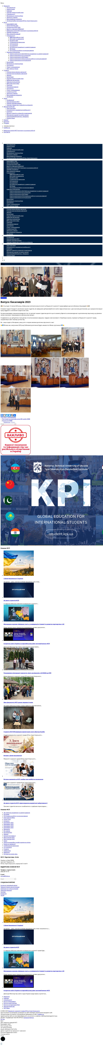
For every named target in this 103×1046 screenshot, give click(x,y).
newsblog (13, 417)
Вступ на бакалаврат (10, 1001)
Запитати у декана (12, 17)
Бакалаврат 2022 (8, 822)
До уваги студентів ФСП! (11, 600)
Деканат (9, 75)
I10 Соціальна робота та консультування (22, 50)
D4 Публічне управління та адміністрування (23, 47)
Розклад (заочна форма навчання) (17, 73)
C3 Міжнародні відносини (17, 42)
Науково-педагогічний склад (15, 12)
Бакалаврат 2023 (8, 824)
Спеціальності (11, 14)
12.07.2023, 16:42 (5, 417)
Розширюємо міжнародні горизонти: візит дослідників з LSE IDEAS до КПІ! (27, 673)
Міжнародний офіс (9, 107)
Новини (6, 120)
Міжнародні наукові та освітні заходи (18, 115)
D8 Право (12, 49)
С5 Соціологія (14, 45)
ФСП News (7, 1008)
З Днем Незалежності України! (13, 578)
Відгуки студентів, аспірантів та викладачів (19, 113)
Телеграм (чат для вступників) (9, 889)
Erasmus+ (9, 111)
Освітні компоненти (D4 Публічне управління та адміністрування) (29, 54)
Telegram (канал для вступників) (10, 887)
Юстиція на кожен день (10, 854)
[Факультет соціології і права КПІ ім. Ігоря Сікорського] (4, 140)
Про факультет (11, 7)
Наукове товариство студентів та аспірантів (19, 105)
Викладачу (7, 829)
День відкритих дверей (13, 34)
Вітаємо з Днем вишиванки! (13, 755)
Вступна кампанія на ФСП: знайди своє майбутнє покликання (23, 779)
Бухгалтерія (10, 62)
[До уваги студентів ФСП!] (19, 597)
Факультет (7, 6)
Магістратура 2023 (9, 839)
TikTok (2, 895)
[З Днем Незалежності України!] (19, 575)
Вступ (5, 22)
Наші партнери (11, 108)
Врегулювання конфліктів (14, 19)
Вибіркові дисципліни (13, 80)
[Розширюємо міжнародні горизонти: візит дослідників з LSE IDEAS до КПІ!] (19, 670)
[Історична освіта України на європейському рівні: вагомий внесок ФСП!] (19, 640)
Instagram (4, 894)
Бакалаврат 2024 (8, 826)
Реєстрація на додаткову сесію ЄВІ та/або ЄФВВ (16, 419)
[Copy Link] (12, 415)
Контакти (6, 121)
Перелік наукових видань (14, 103)
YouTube (3, 892)
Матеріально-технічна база (15, 16)
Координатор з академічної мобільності (18, 110)
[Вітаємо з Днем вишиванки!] (19, 752)
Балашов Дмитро (29, 1017)
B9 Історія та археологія (17, 39)
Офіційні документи (12, 32)
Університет (7, 851)
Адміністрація (11, 9)
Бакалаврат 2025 (8, 827)
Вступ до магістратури (10, 1003)
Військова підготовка (13, 83)
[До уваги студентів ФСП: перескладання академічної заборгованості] (19, 800)
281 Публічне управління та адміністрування (17, 813)
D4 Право (6, 814)
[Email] (4, 415)
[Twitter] (7, 415)
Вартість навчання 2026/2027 (15, 29)
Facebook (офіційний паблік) (9, 885)
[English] (6, 123)
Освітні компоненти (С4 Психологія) (20, 60)
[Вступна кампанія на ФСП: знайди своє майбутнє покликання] (19, 776)
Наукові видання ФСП (13, 102)
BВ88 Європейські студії (17, 37)
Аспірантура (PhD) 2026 (13, 27)
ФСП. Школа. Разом (12, 69)
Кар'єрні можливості (10, 836)
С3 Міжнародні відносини (11, 846)
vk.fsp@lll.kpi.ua (5, 876)
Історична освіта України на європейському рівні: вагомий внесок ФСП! (27, 643)
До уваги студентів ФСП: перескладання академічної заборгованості (25, 803)
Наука (5, 98)
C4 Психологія (14, 44)
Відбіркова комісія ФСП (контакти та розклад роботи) (22, 31)
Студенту (6, 70)
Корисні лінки (11, 118)
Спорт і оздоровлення (13, 67)
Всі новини (7, 831)
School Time (7, 819)
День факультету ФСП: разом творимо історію (18, 702)
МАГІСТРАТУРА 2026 (12, 26)
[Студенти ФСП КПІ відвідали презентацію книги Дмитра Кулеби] (19, 728)
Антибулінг (10, 97)
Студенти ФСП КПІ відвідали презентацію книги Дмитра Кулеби (24, 732)
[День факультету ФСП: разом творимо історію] (19, 699)
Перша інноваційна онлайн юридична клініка (17, 842)
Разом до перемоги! (9, 844)
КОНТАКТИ (7, 132)
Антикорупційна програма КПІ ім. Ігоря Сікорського (22, 21)
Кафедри (9, 11)
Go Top (3, 1019)
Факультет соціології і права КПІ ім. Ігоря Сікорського (24, 1011)
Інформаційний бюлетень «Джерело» (18, 116)
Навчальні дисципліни (13, 52)
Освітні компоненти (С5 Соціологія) (20, 55)
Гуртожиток (10, 65)
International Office (9, 818)
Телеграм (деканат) (6, 890)
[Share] (14, 415)
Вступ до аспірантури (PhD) (12, 1005)
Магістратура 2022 (9, 837)
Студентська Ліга (12, 92)
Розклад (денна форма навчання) (16, 72)
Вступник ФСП (8, 832)
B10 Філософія (14, 40)
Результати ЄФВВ (7, 420)
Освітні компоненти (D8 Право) (19, 57)
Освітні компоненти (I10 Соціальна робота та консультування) (28, 59)
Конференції (10, 100)
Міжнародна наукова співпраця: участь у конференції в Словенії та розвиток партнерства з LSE (34, 624)
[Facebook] (2, 415)
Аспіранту (6, 821)
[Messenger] (9, 415)
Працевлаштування (12, 87)
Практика (9, 85)
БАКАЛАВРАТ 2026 (12, 24)
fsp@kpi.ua (7, 128)
